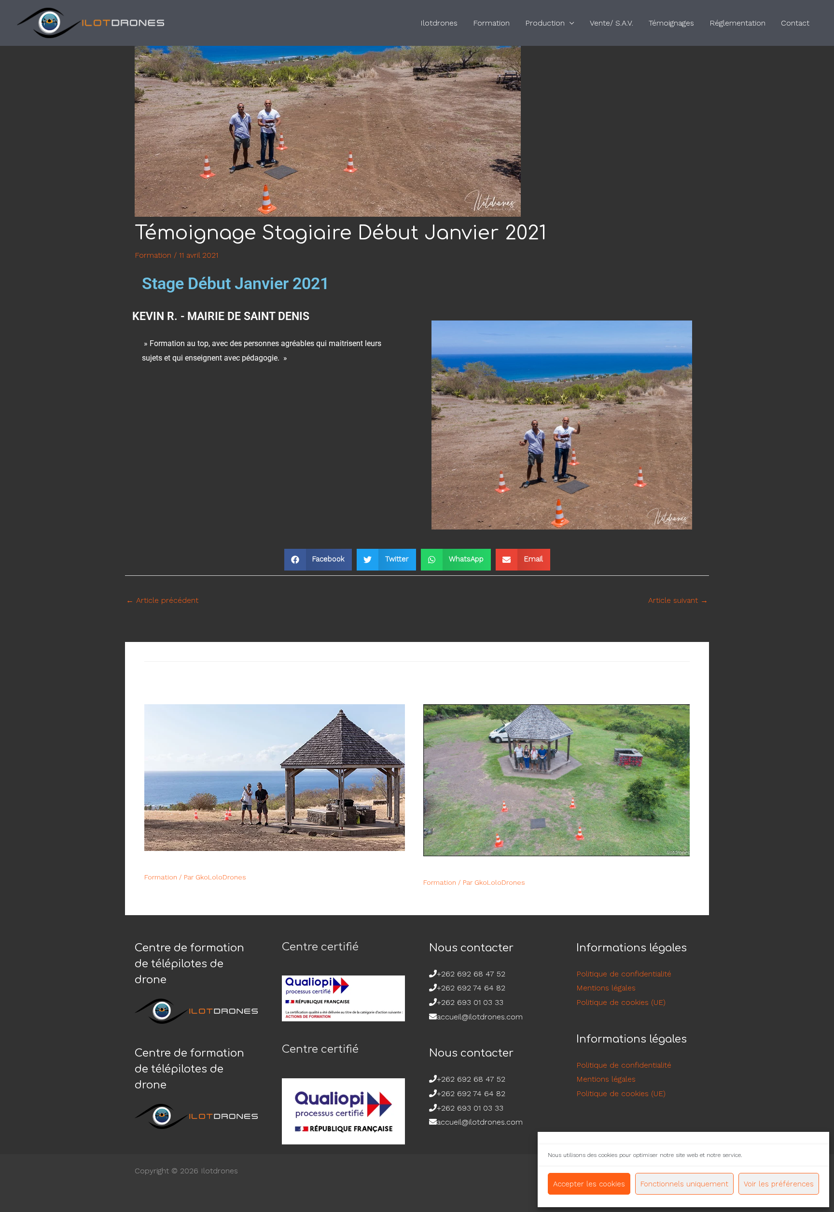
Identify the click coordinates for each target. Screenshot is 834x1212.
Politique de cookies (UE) (621, 1002)
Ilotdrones (439, 23)
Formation (491, 23)
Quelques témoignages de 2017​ (221, 863)
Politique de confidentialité (623, 973)
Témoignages (671, 23)
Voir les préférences (779, 1184)
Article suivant (678, 600)
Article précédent (162, 600)
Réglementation (737, 23)
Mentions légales (606, 987)
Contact (795, 23)
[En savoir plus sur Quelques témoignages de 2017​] (274, 776)
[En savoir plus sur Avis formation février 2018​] (556, 779)
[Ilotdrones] (90, 22)
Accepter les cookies (589, 1184)
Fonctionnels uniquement (684, 1184)
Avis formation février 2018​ (488, 868)
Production (545, 23)
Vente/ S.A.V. (611, 23)
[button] (318, 560)
